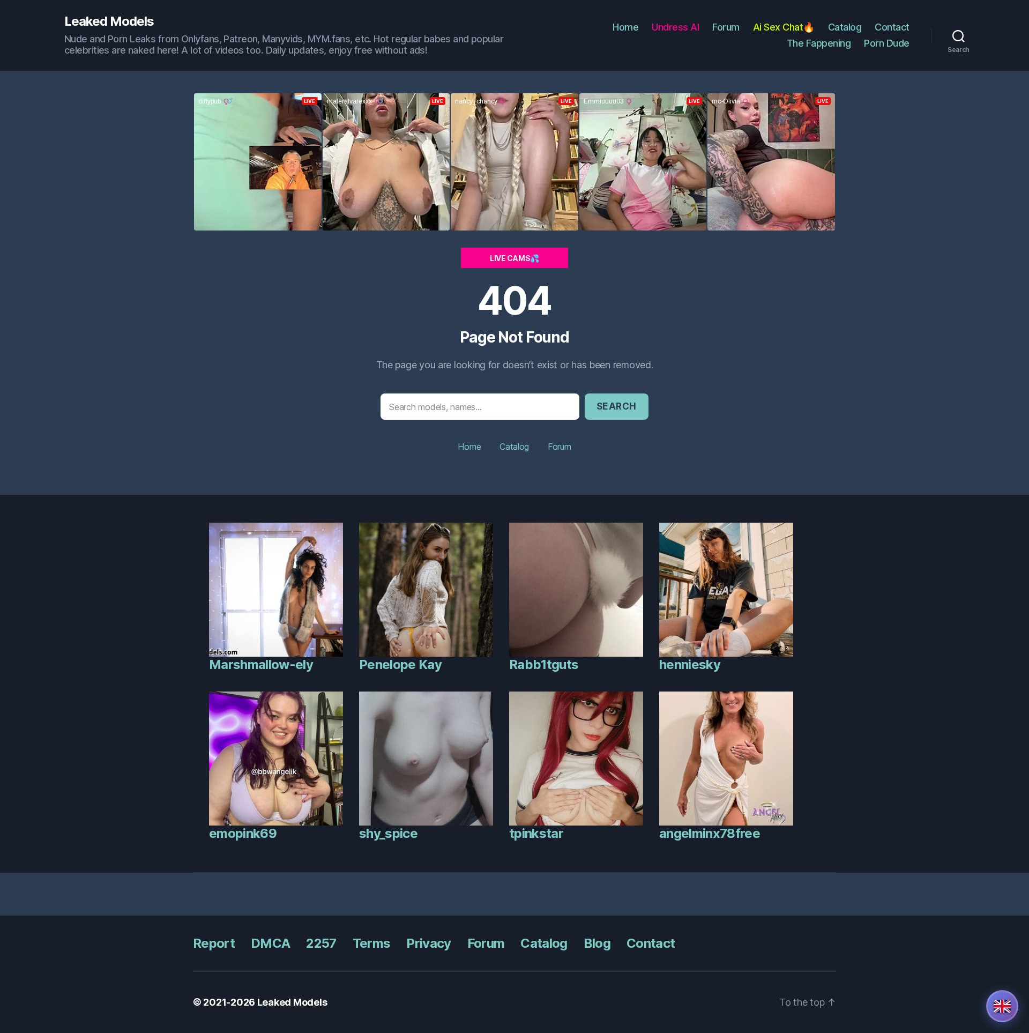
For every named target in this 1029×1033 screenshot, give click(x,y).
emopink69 (243, 833)
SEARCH (616, 406)
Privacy (428, 943)
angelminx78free (709, 833)
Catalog (845, 27)
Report (214, 943)
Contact (892, 27)
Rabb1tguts (543, 664)
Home (625, 27)
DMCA (270, 943)
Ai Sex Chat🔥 (784, 27)
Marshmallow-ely (261, 664)
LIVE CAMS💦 (514, 258)
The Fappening (819, 43)
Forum (726, 27)
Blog (597, 943)
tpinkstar (536, 833)
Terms (372, 943)
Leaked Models (109, 21)
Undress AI (675, 27)
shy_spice (388, 833)
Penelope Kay (400, 664)
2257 (321, 943)
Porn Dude (886, 43)
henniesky (689, 664)
